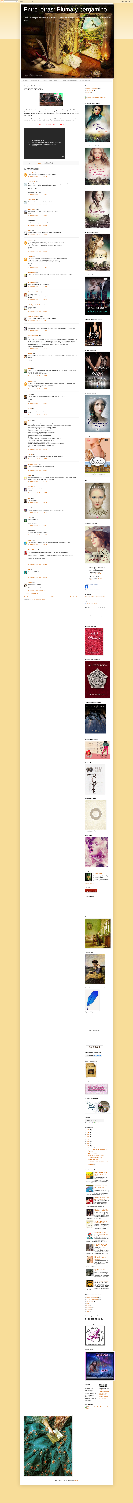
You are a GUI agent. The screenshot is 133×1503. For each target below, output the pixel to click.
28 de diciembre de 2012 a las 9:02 (37, 525)
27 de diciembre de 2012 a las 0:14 (37, 502)
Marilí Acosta (31, 181)
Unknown (30, 240)
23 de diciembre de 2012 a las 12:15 (37, 363)
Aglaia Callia (98, 873)
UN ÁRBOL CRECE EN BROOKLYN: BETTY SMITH (101, 1210)
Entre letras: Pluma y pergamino (65, 9)
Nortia (29, 230)
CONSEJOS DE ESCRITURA (51, 80)
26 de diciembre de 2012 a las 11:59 (37, 481)
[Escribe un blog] (47, 163)
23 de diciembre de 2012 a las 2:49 (37, 330)
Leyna (29, 517)
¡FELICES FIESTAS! (93, 1153)
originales (89, 1307)
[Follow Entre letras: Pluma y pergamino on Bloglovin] (93, 1056)
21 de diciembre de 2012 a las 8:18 (37, 176)
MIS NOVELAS (35, 80)
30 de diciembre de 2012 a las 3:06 (37, 577)
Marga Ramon (32, 209)
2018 (88, 1132)
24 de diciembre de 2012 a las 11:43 (37, 415)
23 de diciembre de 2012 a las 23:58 (37, 376)
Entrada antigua (74, 597)
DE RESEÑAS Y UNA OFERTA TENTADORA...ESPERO (96, 1156)
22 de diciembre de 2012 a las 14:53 (37, 320)
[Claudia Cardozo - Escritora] (86, 588)
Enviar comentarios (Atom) (38, 599)
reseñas (88, 92)
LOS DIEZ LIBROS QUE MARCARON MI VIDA (100, 1245)
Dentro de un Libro (33, 464)
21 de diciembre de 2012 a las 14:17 (37, 267)
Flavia (29, 475)
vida (87, 1311)
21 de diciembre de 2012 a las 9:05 (37, 215)
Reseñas (25, 80)
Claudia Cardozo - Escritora (91, 584)
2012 (88, 1146)
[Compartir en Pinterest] (52, 163)
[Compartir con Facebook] (50, 163)
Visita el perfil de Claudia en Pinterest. (95, 596)
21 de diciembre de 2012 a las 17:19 (37, 277)
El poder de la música (93, 1159)
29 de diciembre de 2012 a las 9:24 (37, 544)
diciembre (91, 1148)
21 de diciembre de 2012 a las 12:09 (37, 234)
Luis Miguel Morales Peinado (36, 305)
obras (87, 1305)
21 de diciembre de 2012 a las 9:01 (37, 194)
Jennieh (30, 353)
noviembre (91, 1164)
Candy (30, 408)
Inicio (52, 597)
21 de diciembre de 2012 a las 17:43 (37, 286)
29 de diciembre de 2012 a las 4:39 (37, 535)
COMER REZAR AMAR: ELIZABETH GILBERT (100, 1221)
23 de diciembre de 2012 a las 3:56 (37, 348)
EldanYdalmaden (32, 550)
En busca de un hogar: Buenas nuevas (98, 1162)
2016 (88, 1136)
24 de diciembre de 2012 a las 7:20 (37, 389)
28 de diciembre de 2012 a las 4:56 (37, 512)
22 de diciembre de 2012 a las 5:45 (37, 299)
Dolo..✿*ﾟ (30, 486)
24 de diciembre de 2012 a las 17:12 (37, 449)
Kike (29, 394)
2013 (88, 1143)
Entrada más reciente (29, 597)
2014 (88, 1141)
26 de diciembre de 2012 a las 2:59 (37, 459)
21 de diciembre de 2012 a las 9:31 (37, 225)
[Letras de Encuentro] (91, 603)
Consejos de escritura (92, 88)
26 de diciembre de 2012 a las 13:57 (37, 493)
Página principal (85, 80)
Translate (98, 1123)
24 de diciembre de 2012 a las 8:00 (37, 403)
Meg (29, 498)
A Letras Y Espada (33, 335)
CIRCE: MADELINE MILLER (101, 1281)
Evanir (30, 420)
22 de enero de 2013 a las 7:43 (36, 590)
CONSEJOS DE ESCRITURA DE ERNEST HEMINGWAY (101, 1258)
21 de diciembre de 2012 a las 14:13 (37, 251)
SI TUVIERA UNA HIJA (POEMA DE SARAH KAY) (101, 1233)
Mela (29, 368)
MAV (29, 569)
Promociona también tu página (92, 589)
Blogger (76, 1480)
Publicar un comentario (32, 593)
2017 (88, 1134)
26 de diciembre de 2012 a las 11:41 (37, 470)
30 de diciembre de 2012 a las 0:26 (37, 564)
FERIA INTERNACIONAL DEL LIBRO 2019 (101, 1186)
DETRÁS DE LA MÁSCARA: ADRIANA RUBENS (101, 1198)
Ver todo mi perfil (89, 883)
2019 (88, 1130)
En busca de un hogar (70, 80)
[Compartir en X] (48, 163)
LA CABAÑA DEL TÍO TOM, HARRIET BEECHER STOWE (101, 1174)
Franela (30, 582)
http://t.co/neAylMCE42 (95, 574)
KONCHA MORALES (33, 316)
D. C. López (31, 172)
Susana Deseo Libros (34, 292)
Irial (29, 508)
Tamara (30, 540)
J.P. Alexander (32, 272)
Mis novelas (89, 90)
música (88, 1303)
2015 (88, 1139)
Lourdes (30, 326)
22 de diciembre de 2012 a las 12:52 (37, 311)
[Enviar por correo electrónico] (45, 163)
